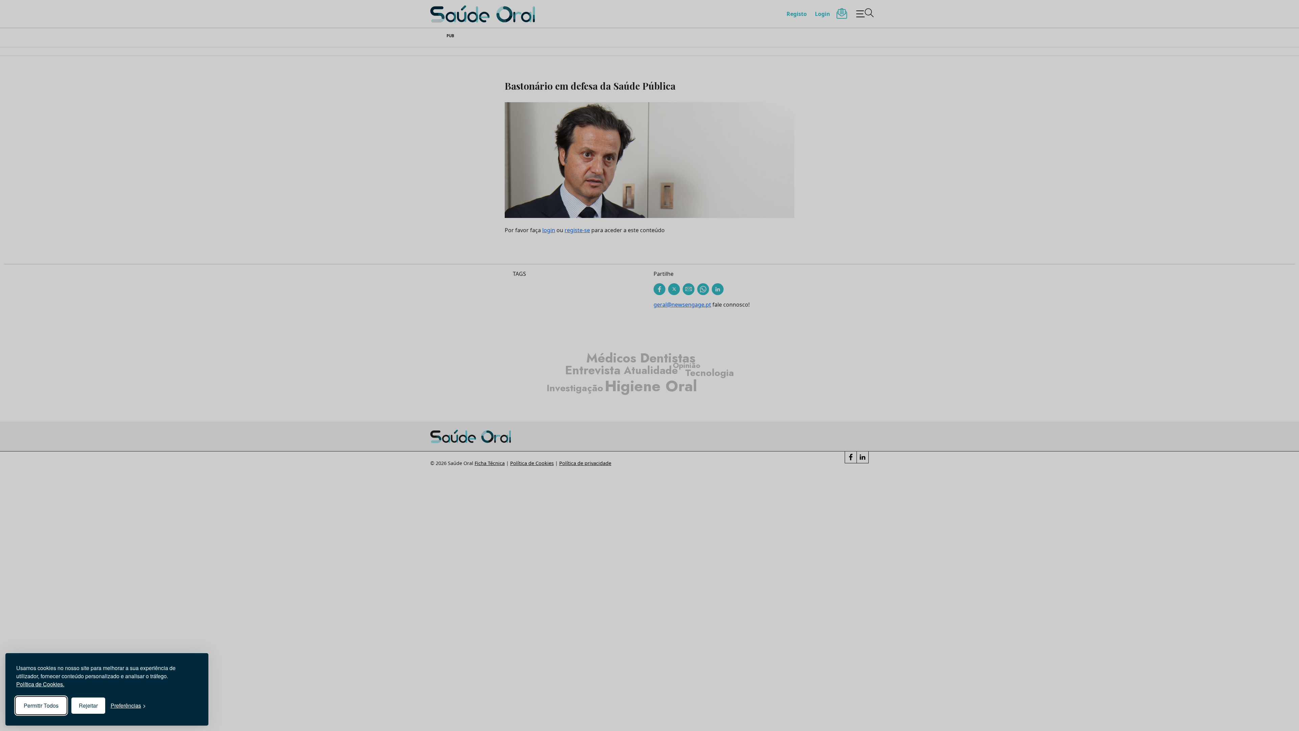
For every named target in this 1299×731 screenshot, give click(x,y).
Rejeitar (88, 705)
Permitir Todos (41, 705)
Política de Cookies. (40, 684)
